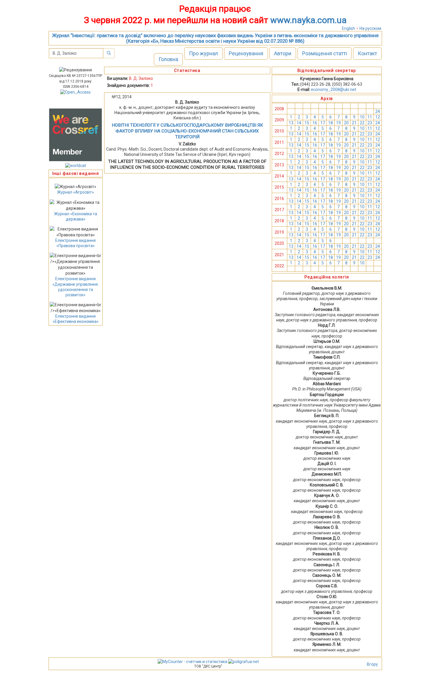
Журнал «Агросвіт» (75, 192)
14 (299, 123)
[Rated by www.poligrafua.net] (243, 661)
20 (346, 123)
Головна (168, 59)
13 (291, 123)
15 (307, 123)
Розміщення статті (324, 53)
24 (377, 111)
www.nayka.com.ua (308, 20)
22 (362, 123)
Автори (282, 53)
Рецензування (246, 53)
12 (377, 117)
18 (330, 123)
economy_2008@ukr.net (333, 89)
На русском (370, 28)
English (348, 28)
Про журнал (203, 53)
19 (338, 123)
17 (322, 123)
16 (314, 123)
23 (369, 123)
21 (354, 123)
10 (362, 117)
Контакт (367, 53)
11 (369, 117)
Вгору (372, 664)
